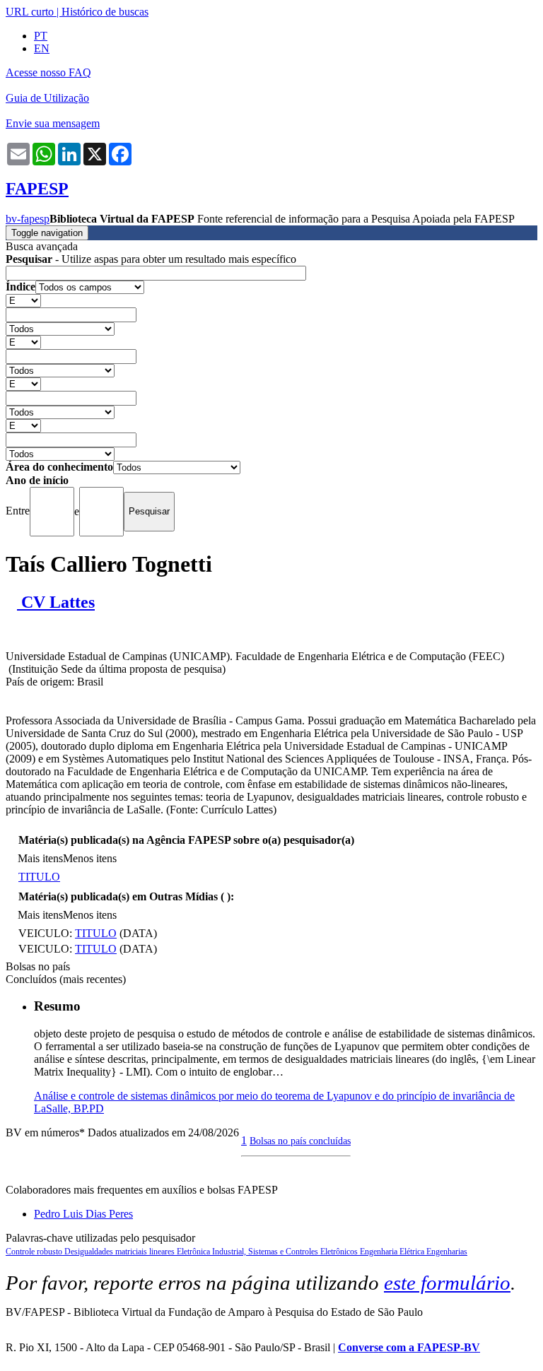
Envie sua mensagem (53, 123)
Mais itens (40, 858)
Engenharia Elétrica (393, 1252)
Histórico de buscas (105, 12)
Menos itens (90, 858)
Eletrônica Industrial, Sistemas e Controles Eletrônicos (268, 1252)
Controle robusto (35, 1252)
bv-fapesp (27, 219)
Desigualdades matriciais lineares (120, 1252)
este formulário (447, 1282)
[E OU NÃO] (23, 300)
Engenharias (446, 1252)
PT (40, 36)
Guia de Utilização (47, 98)
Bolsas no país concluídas (300, 1140)
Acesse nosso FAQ (48, 72)
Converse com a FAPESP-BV (409, 1347)
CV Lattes (56, 602)
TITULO (39, 877)
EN (41, 48)
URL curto (30, 12)
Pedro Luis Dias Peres (83, 1214)
